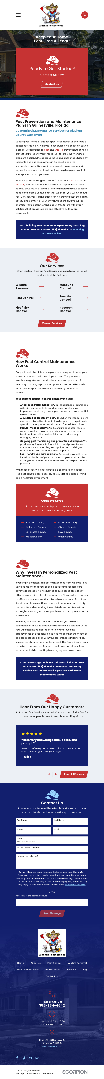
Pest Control (54, 963)
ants (71, 180)
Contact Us (52, 84)
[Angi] (23, 1058)
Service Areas (52, 969)
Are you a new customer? (29, 847)
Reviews (71, 969)
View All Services (52, 323)
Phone (20, 829)
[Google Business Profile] (36, 1058)
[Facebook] (17, 1058)
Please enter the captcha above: (31, 896)
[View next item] (56, 774)
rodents (20, 184)
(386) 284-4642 (60, 229)
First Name (22, 820)
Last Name (59, 820)
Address (20, 838)
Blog (84, 969)
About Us (36, 963)
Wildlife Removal (77, 963)
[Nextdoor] (30, 1058)
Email (56, 829)
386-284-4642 (52, 1005)
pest (46, 149)
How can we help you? (27, 856)
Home (20, 963)
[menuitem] (20, 1073)
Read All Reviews (74, 774)
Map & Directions (52, 1046)
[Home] (51, 15)
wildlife (59, 149)
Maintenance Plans (28, 969)
